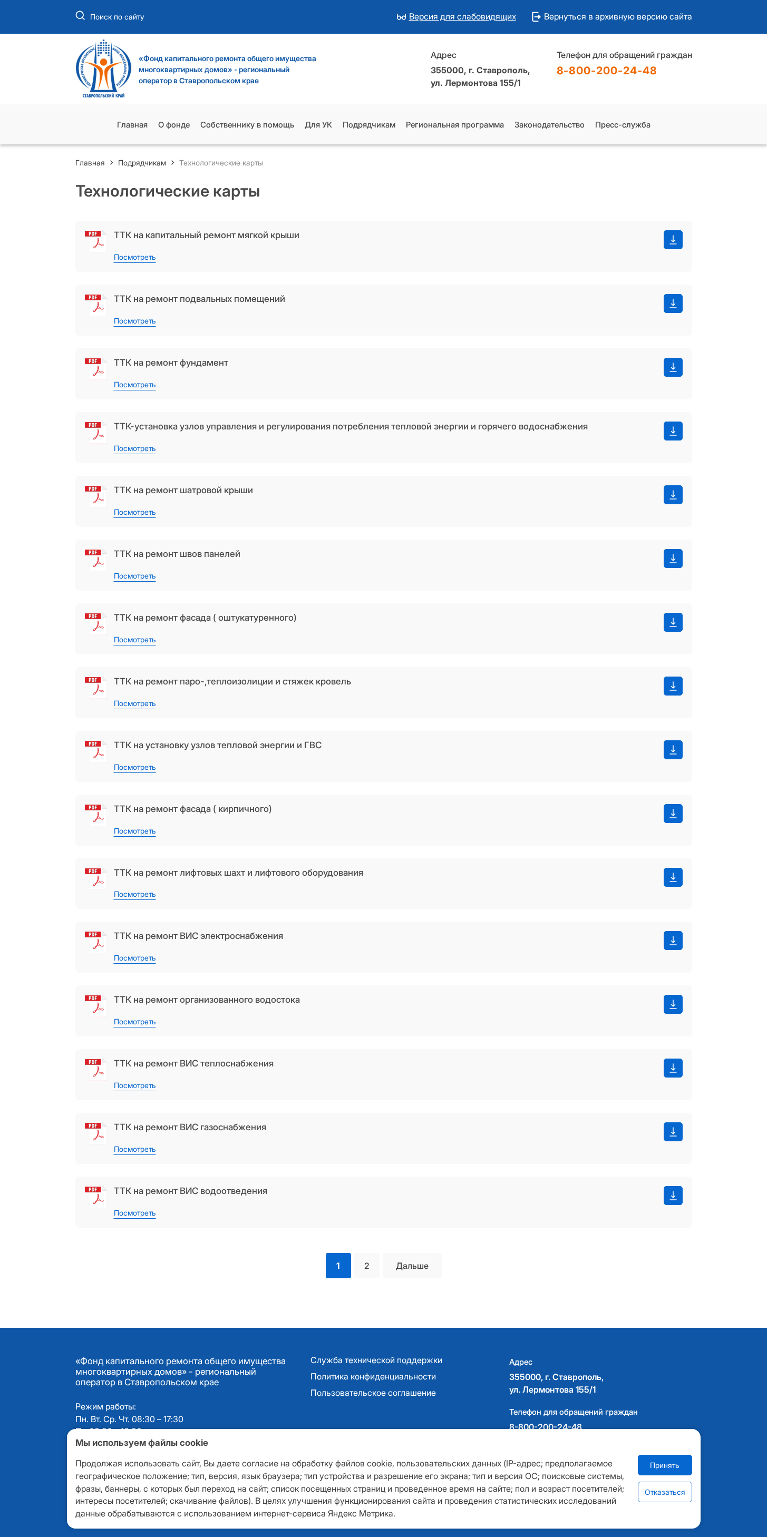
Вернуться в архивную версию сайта (618, 17)
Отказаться (665, 1492)
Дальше (412, 1265)
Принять (664, 1465)
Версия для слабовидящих (462, 17)
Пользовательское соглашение (373, 1393)
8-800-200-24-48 (607, 70)
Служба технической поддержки (376, 1360)
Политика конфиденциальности (373, 1377)
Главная (132, 125)
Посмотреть (135, 256)
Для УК (318, 125)
